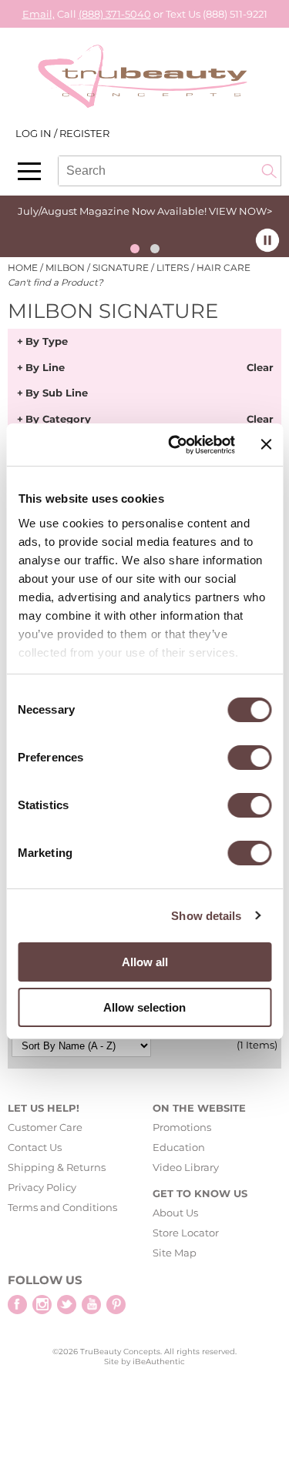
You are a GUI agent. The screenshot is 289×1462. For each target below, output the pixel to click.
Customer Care (45, 1127)
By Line (45, 368)
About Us (175, 1212)
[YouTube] (91, 1304)
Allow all (145, 962)
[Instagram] (42, 1304)
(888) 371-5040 (115, 14)
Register (84, 133)
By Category (58, 419)
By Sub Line (56, 393)
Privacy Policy (42, 1187)
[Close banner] (265, 444)
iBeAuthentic (159, 1362)
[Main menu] (29, 171)
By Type (46, 341)
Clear (260, 368)
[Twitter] (66, 1304)
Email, (38, 14)
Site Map (175, 1252)
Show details (206, 915)
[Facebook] (17, 1304)
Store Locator (186, 1232)
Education (179, 1147)
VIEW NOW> (240, 211)
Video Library (186, 1167)
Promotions (182, 1127)
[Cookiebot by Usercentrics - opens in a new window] (175, 445)
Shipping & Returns (57, 1167)
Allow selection (144, 1007)
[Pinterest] (116, 1304)
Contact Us (35, 1147)
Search (269, 171)
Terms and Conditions (62, 1207)
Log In (34, 133)
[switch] (249, 757)
